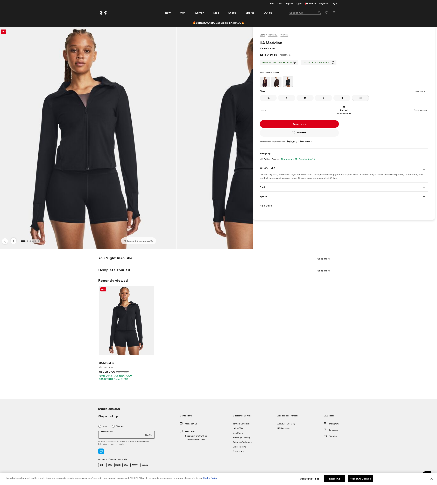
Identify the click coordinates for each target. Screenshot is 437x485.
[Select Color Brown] (276, 82)
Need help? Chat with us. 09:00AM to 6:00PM (196, 437)
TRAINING (272, 35)
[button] (182, 12)
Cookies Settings (309, 478)
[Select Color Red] (265, 82)
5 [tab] (36, 242)
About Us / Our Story (286, 423)
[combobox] (305, 12)
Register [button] (323, 3)
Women (284, 35)
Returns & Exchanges (242, 441)
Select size (299, 124)
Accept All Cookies (360, 478)
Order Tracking (239, 446)
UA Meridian (107, 363)
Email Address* (107, 431)
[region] (218, 479)
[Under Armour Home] (103, 12)
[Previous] (4, 241)
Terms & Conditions (241, 423)
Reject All (334, 478)
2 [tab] (28, 242)
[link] (167, 12)
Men (105, 426)
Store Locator (238, 451)
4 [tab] (34, 242)
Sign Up (148, 434)
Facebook (333, 429)
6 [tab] (39, 242)
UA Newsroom (283, 428)
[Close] (431, 478)
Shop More (323, 258)
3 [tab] (31, 242)
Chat (280, 3)
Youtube (333, 436)
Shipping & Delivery (241, 437)
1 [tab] (22, 242)
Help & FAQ (238, 428)
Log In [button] (334, 3)
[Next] (13, 241)
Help (272, 3)
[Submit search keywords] (318, 12)
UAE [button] (311, 3)
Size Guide (420, 91)
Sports (262, 35)
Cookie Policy (210, 477)
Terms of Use (135, 441)
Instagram (334, 423)
